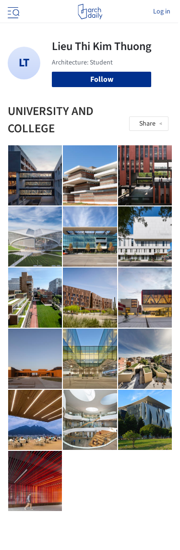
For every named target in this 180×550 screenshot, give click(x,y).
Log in (161, 11)
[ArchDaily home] (90, 11)
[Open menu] (12, 11)
